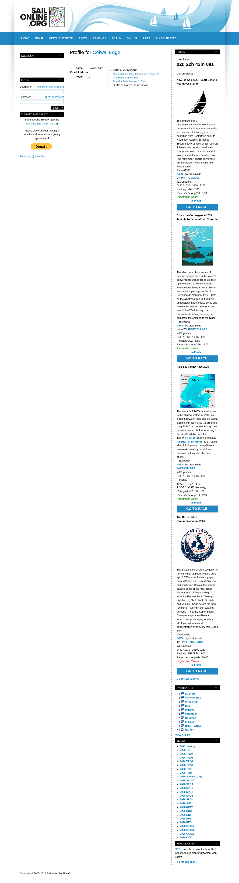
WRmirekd (191, 701)
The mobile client (186, 861)
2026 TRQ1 (186, 765)
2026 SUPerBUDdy (191, 776)
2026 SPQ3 (186, 788)
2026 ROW (186, 807)
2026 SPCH (186, 799)
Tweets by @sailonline (32, 156)
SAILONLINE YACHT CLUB (41, 123)
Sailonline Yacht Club (134, 81)
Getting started (61, 38)
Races (83, 38)
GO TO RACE (196, 207)
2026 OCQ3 (187, 830)
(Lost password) (54, 97)
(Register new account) (50, 86)
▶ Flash (196, 200)
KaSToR (190, 693)
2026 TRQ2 (186, 761)
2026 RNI (185, 814)
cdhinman (191, 713)
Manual (132, 38)
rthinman (190, 717)
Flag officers (166, 38)
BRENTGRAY (193, 725)
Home (25, 38)
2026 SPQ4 (186, 784)
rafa (187, 705)
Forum (116, 38)
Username (42, 86)
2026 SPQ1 (186, 795)
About (39, 38)
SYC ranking (187, 746)
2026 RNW (186, 810)
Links (146, 38)
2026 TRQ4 (186, 753)
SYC (177, 849)
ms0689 (189, 721)
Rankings (99, 38)
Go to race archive (188, 678)
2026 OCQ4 (187, 826)
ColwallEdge (106, 52)
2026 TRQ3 (186, 757)
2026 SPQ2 (186, 792)
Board (116, 81)
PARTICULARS (190, 177)
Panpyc (189, 709)
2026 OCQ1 (187, 837)
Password (42, 97)
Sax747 (189, 730)
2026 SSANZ (187, 780)
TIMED (191, 437)
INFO (180, 174)
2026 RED (186, 822)
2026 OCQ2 (187, 833)
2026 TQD (186, 772)
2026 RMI (185, 818)
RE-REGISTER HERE (189, 441)
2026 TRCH (186, 769)
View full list (182, 735)
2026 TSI (185, 749)
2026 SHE (185, 803)
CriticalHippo (193, 697)
